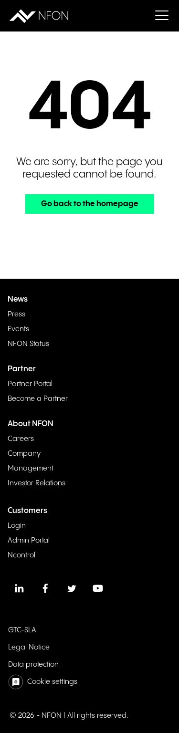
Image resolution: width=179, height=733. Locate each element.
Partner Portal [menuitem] (30, 383)
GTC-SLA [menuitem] (22, 630)
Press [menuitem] (16, 314)
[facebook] (45, 588)
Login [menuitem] (17, 525)
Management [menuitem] (30, 468)
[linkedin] (19, 588)
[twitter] (71, 588)
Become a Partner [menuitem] (38, 398)
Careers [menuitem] (21, 438)
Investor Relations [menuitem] (36, 483)
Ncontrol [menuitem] (21, 555)
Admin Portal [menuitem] (29, 540)
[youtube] (97, 588)
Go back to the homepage (89, 204)
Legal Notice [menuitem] (29, 647)
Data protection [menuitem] (33, 664)
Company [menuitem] (24, 453)
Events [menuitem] (18, 329)
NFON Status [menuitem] (28, 343)
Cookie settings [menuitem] (52, 681)
